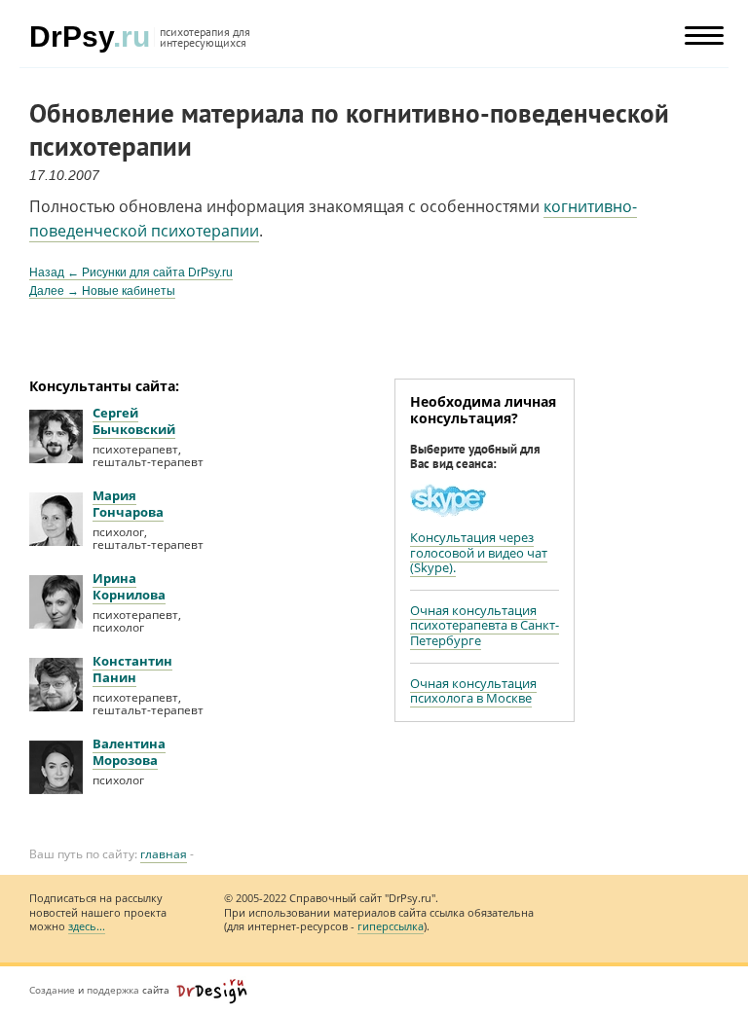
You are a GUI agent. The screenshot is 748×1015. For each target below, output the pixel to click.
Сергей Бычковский (134, 421)
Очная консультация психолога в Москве (473, 690)
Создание (52, 990)
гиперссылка (390, 926)
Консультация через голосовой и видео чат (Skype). (478, 552)
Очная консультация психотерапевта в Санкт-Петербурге (484, 625)
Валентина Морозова (129, 752)
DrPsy (89, 36)
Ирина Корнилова (129, 586)
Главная (163, 854)
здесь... (86, 926)
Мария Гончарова (128, 504)
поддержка (113, 990)
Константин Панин (132, 669)
